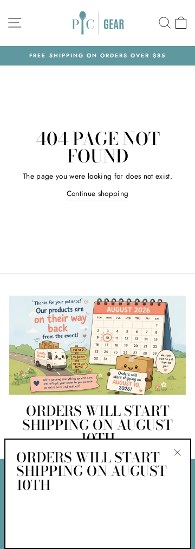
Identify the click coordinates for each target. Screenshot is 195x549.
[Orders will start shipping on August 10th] (97, 345)
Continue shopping (98, 193)
